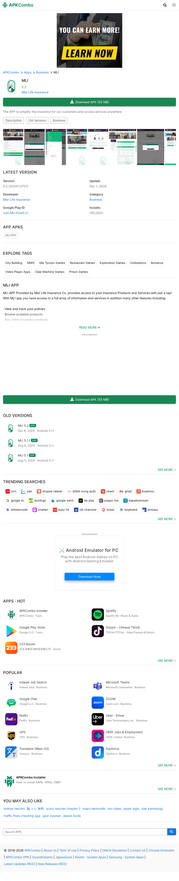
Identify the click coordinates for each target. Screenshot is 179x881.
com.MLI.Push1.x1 (15, 213)
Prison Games (78, 271)
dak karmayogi (152, 808)
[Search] (171, 831)
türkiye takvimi (14, 808)
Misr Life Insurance (35, 92)
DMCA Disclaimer (114, 850)
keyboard (131, 509)
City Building (13, 263)
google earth (65, 500)
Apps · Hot (14, 601)
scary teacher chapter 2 (63, 808)
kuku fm (63, 509)
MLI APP (11, 285)
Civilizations (138, 263)
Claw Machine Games (49, 271)
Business (59, 120)
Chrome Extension (161, 850)
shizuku (153, 509)
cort (13, 491)
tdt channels (87, 509)
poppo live (111, 500)
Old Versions (37, 120)
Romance (157, 263)
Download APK (92, 102)
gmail (128, 491)
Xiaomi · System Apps (90, 857)
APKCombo (11, 72)
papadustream (138, 500)
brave (110, 509)
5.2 (15, 186)
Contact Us (138, 850)
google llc (17, 500)
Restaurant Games (82, 263)
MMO (30, 263)
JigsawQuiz (63, 857)
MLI (25, 80)
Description (13, 120)
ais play (89, 500)
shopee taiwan (52, 491)
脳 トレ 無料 (35, 808)
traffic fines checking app (22, 816)
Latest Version (20, 172)
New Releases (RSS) (52, 864)
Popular (12, 672)
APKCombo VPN (17, 857)
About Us (50, 850)
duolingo (40, 500)
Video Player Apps (17, 271)
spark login (131, 808)
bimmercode (19, 509)
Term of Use (68, 850)
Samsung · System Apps (126, 857)
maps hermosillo (94, 808)
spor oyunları (52, 816)
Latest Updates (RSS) (19, 864)
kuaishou (148, 491)
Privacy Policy (89, 850)
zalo (29, 491)
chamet (43, 509)
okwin (110, 491)
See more (165, 470)
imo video (114, 808)
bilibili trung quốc (84, 491)
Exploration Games (112, 263)
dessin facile (72, 816)
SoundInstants (42, 857)
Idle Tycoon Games (52, 263)
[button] (165, 5)
